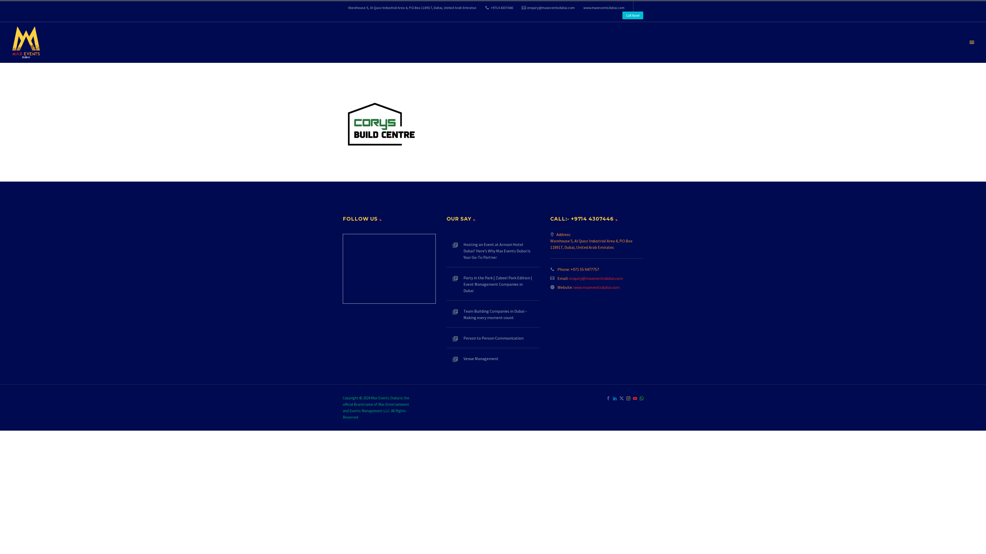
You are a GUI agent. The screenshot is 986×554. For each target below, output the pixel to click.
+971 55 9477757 (585, 269)
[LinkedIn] (615, 398)
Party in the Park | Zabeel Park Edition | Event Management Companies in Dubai (497, 284)
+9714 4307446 (502, 7)
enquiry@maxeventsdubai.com (551, 7)
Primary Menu (971, 42)
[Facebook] (608, 398)
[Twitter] (622, 398)
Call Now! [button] (633, 15)
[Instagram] (628, 398)
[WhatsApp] (642, 398)
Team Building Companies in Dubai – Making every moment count (495, 314)
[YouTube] (635, 398)
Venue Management (480, 358)
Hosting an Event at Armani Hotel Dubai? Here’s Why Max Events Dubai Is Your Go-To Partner (496, 251)
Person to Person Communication (493, 338)
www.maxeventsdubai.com (603, 7)
